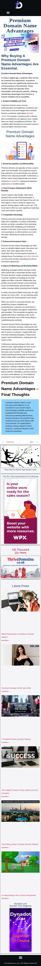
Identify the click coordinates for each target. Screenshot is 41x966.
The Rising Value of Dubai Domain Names (19, 844)
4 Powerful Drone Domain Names (16, 739)
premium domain (31, 256)
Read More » (5, 640)
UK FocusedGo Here (20, 551)
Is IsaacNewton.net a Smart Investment (18, 895)
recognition (14, 181)
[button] (8, 12)
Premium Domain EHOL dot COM (16, 688)
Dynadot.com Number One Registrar (21, 904)
